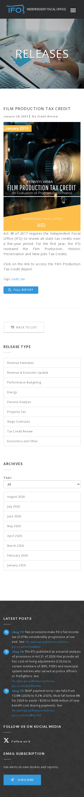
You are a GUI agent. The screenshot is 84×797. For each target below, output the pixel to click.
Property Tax (16, 412)
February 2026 (17, 555)
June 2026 (14, 516)
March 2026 (15, 546)
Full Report (25, 290)
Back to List (26, 327)
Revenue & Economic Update (28, 373)
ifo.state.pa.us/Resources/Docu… (48, 642)
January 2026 (16, 565)
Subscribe (25, 780)
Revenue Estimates (20, 363)
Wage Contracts (18, 422)
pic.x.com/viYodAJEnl (26, 646)
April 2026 (14, 536)
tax (23, 279)
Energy (12, 392)
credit (15, 279)
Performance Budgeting (24, 382)
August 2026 (16, 497)
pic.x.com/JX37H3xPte (26, 686)
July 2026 (13, 506)
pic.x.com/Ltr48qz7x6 (26, 715)
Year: (8, 477)
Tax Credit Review (20, 431)
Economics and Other (22, 441)
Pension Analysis (19, 402)
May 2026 (14, 526)
